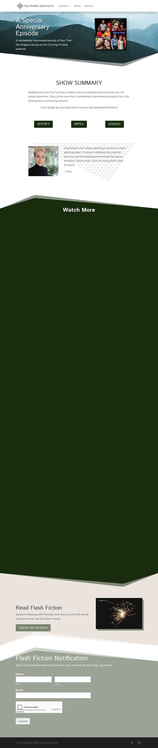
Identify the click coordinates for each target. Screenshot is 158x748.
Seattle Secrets (32, 537)
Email (20, 690)
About (77, 5)
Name (20, 674)
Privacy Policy (49, 742)
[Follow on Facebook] (132, 743)
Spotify (43, 124)
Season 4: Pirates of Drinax (42, 421)
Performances (41, 310)
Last (57, 684)
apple (79, 124)
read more (25, 323)
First (18, 684)
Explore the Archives (33, 627)
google (114, 124)
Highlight (25, 310)
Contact (88, 5)
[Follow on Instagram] (139, 743)
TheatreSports (31, 304)
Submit (22, 721)
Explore (63, 5)
